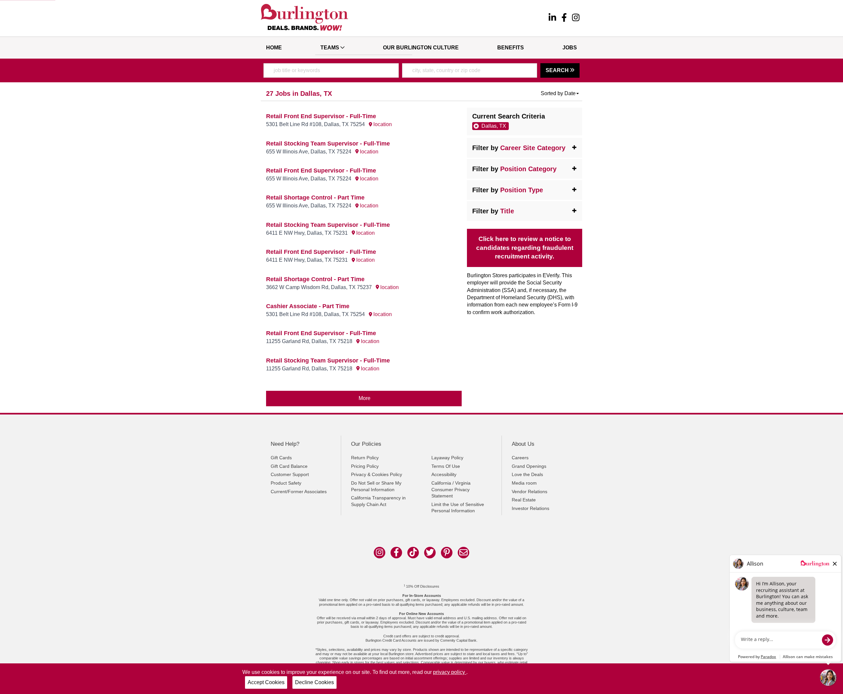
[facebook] (564, 18)
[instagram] (576, 18)
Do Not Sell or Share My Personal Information (376, 486)
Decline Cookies (314, 682)
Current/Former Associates (299, 491)
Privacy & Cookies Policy (376, 474)
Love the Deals (527, 474)
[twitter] (430, 552)
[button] (560, 93)
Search (558, 70)
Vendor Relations (529, 491)
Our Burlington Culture (421, 47)
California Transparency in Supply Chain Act (378, 501)
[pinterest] (446, 552)
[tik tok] (413, 552)
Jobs (569, 47)
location (382, 124)
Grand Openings (529, 466)
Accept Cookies (266, 682)
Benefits (510, 47)
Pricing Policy (365, 466)
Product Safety (286, 483)
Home (274, 47)
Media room (524, 483)
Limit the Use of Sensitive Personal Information (457, 508)
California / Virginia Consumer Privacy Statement (451, 489)
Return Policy (365, 457)
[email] (463, 552)
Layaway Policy (447, 457)
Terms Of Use (445, 466)
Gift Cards (281, 457)
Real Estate (524, 499)
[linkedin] (552, 18)
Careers (520, 457)
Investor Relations (530, 508)
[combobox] (331, 70)
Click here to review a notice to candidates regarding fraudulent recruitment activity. (524, 247)
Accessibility (443, 474)
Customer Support (290, 474)
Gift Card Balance (289, 466)
